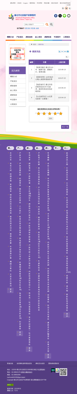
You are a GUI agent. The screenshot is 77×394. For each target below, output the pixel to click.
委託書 (27, 28)
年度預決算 (67, 202)
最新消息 (41, 44)
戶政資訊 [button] (19, 37)
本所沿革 (11, 156)
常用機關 (48, 156)
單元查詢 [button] (67, 57)
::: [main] (29, 44)
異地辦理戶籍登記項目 (20, 248)
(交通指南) (41, 369)
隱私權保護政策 (53, 363)
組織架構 (11, 177)
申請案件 (57, 37)
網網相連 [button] (48, 37)
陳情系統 (32, 3)
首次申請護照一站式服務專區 (29, 330)
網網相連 (13, 95)
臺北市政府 (54, 3)
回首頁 (19, 3)
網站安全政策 (40, 363)
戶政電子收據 (39, 158)
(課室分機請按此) (26, 372)
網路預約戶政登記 (29, 212)
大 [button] (69, 8)
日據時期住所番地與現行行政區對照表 (39, 292)
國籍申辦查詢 (39, 223)
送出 (46, 118)
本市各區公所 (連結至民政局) (48, 226)
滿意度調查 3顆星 (49, 113)
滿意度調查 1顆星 (38, 113)
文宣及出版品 (11, 280)
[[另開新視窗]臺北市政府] (57, 370)
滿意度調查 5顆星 (61, 113)
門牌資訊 (39, 210)
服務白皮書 (11, 238)
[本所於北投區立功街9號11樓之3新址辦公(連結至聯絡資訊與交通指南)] (17, 59)
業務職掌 (11, 187)
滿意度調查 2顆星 (44, 113)
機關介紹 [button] (10, 37)
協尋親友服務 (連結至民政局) (20, 305)
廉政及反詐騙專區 (48, 330)
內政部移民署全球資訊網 (48, 280)
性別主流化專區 (48, 312)
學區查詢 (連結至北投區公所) (39, 245)
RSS (59, 51)
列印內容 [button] (68, 51)
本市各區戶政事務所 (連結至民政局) (48, 194)
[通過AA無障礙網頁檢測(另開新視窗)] (10, 385)
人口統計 (20, 209)
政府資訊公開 (67, 158)
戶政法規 (20, 156)
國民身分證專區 (20, 195)
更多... (11, 290)
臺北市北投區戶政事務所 (22, 17)
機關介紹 (13, 76)
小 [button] (62, 8)
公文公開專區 (67, 188)
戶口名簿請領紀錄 (39, 195)
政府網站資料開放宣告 (24, 363)
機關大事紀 (11, 266)
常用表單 (29, 156)
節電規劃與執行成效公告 (67, 222)
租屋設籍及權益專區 (20, 226)
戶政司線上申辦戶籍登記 (29, 256)
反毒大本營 (48, 346)
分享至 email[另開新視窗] (68, 15)
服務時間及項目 (11, 223)
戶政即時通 (29, 178)
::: (70, 1)
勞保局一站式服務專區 (29, 303)
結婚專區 (20, 182)
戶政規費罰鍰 (20, 169)
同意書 (33, 28)
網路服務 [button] (29, 37)
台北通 (68, 5)
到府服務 (20, 325)
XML (62, 51)
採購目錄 (67, 279)
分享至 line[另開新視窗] (64, 15)
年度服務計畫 (11, 252)
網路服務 (13, 86)
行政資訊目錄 (67, 173)
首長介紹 (11, 167)
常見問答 (39, 3)
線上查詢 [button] (38, 37)
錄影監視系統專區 (67, 302)
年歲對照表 (39, 265)
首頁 (34, 44)
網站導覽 (12, 3)
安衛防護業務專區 (67, 245)
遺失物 (67, 288)
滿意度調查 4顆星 (55, 113)
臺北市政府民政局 (65, 3)
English (25, 3)
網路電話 (29, 167)
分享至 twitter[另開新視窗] (60, 15)
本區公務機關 (48, 169)
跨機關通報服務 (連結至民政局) (20, 276)
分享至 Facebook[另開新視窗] (55, 15)
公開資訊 (13, 104)
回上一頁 (65, 127)
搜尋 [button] (47, 24)
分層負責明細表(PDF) (68, 264)
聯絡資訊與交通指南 (11, 204)
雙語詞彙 (46, 3)
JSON (65, 51)
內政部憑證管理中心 (29, 281)
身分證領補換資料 (39, 176)
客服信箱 (10, 363)
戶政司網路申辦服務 (29, 232)
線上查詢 (13, 90)
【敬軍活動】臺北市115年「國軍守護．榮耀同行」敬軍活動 (44, 69)
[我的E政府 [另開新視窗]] (53, 370)
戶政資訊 (13, 81)
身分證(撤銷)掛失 (30, 193)
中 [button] (66, 8)
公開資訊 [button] (66, 37)
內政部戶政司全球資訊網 (48, 253)
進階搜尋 (51, 24)
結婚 (37, 28)
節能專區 (48, 298)
